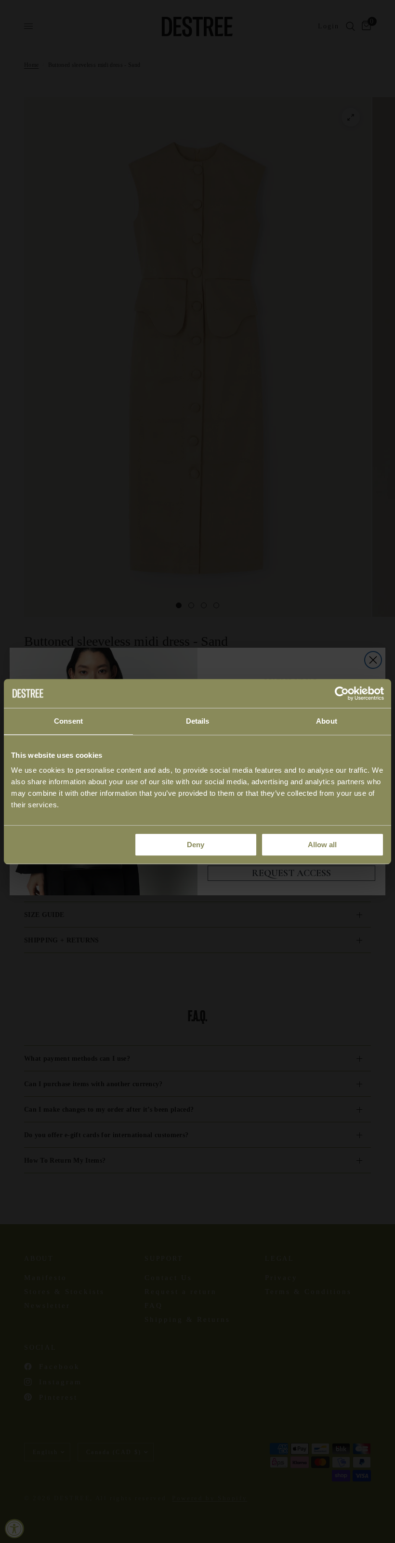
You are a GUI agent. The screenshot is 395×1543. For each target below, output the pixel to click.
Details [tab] (198, 721)
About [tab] (326, 721)
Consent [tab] (68, 721)
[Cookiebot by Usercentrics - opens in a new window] (342, 693)
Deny (195, 844)
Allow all (322, 844)
